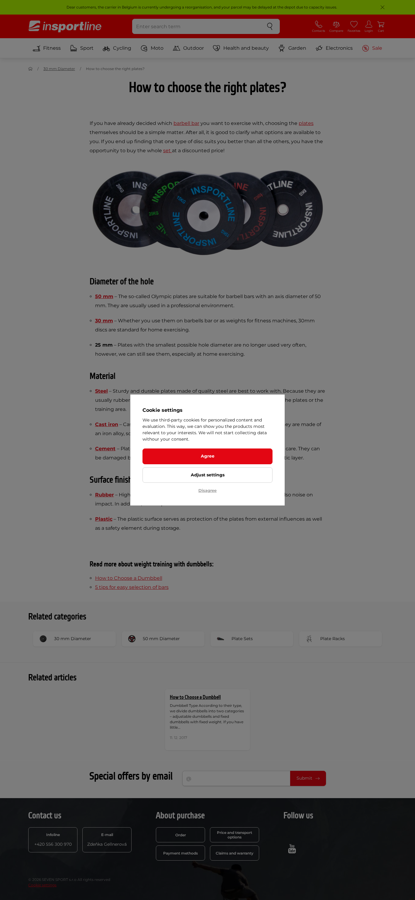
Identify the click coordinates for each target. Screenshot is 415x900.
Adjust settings (208, 475)
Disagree (207, 490)
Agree (207, 456)
